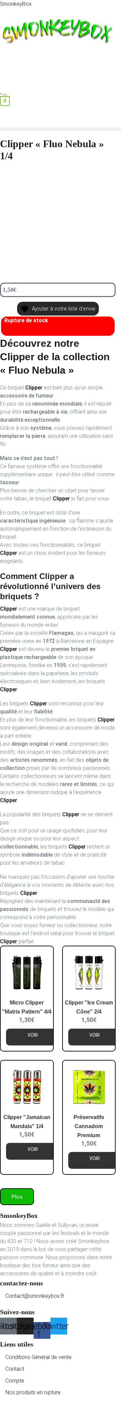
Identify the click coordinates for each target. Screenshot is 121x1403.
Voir (33, 1035)
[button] (58, 59)
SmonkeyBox (16, 4)
